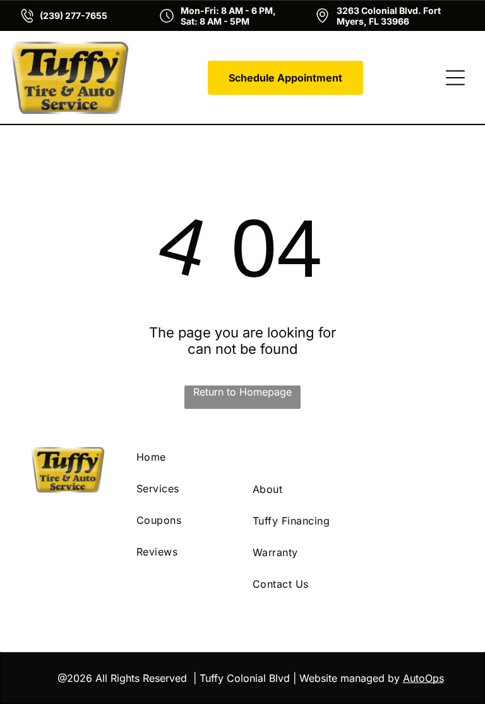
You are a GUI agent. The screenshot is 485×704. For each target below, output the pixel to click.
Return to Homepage (242, 391)
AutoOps (423, 678)
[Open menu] (455, 77)
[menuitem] (184, 457)
